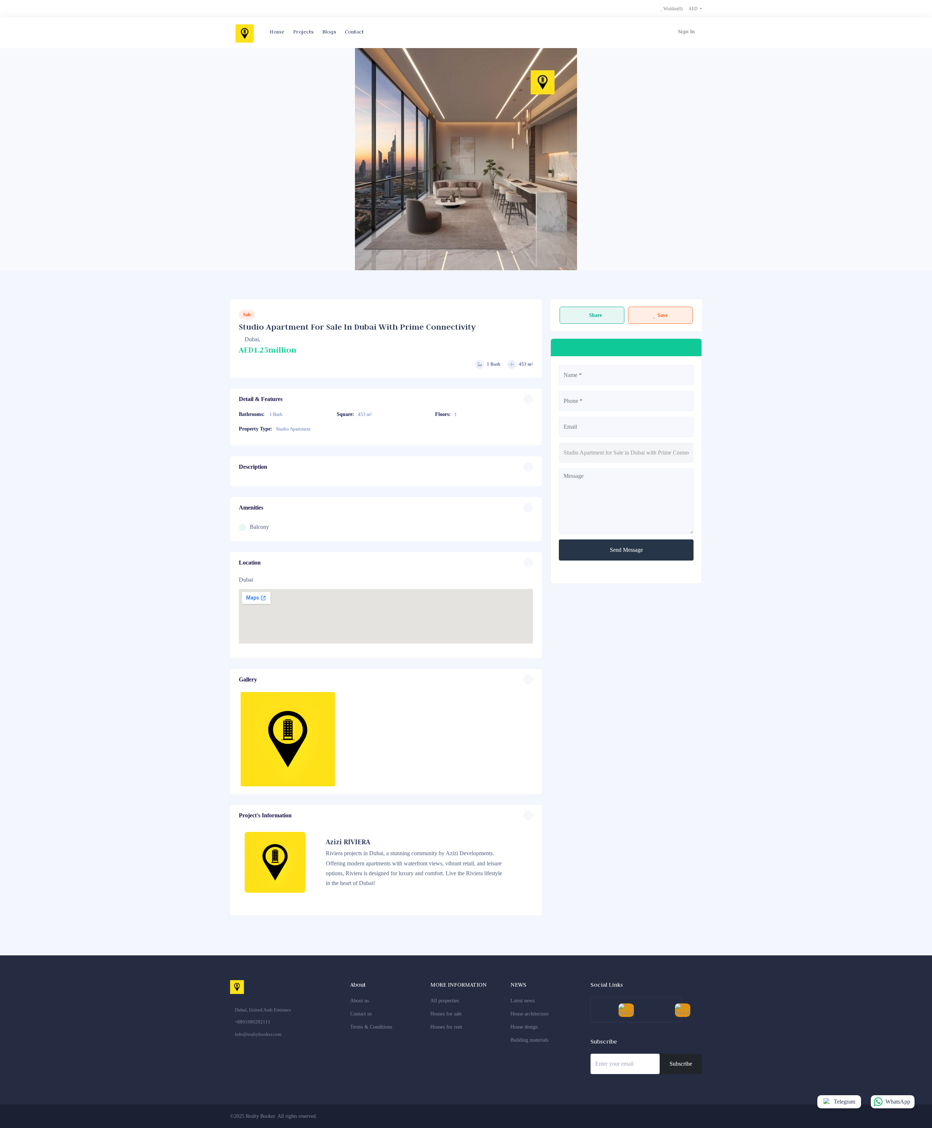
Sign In (686, 31)
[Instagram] (652, 1116)
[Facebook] (625, 1116)
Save (662, 315)
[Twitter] (639, 1116)
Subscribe (681, 1064)
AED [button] (693, 8)
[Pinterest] (679, 1116)
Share (595, 315)
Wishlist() (672, 8)
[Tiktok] (693, 1116)
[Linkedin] (666, 1116)
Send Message (626, 550)
